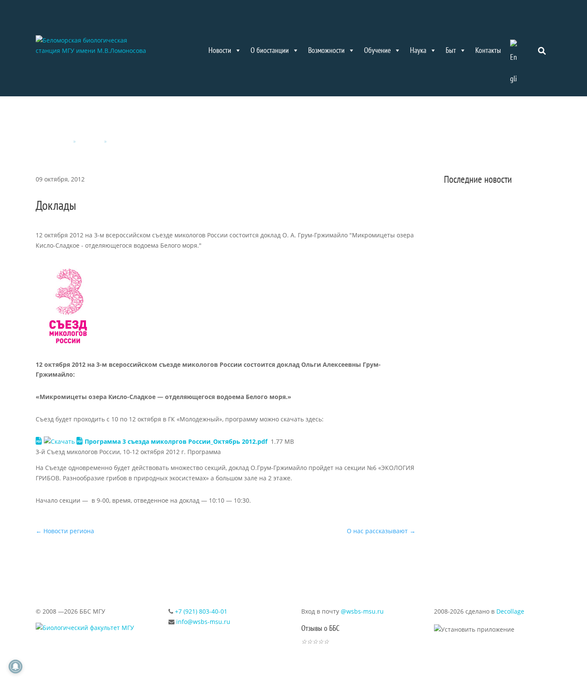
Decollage (510, 611)
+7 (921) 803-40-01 (201, 611)
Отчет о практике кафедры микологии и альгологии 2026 (496, 266)
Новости (219, 50)
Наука (418, 50)
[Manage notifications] (15, 666)
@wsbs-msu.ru (362, 611)
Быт (451, 50)
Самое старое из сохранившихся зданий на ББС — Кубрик (496, 362)
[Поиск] (542, 50)
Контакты (488, 50)
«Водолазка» (472, 435)
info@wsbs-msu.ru (203, 621)
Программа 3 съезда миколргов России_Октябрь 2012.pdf (176, 441)
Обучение (377, 50)
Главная (60, 141)
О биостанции (270, 50)
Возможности (326, 50)
